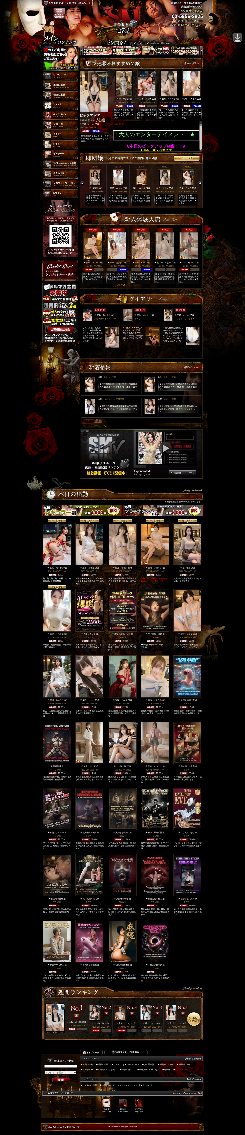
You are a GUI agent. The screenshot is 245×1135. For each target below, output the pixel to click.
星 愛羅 (123, 99)
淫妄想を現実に (122, 832)
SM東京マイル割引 (106, 1069)
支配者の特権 (122, 899)
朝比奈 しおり (164, 262)
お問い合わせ (108, 1085)
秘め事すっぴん (57, 965)
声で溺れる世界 (188, 766)
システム (118, 1064)
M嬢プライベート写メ (149, 1069)
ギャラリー (88, 1069)
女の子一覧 (149, 1064)
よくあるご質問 (90, 1085)
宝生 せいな (188, 262)
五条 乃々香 (145, 99)
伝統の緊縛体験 (122, 965)
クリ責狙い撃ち (188, 832)
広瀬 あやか (56, 700)
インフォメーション (129, 1085)
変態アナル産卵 (57, 832)
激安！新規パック (122, 634)
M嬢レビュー (184, 1064)
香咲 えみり (121, 700)
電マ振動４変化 (90, 899)
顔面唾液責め (57, 899)
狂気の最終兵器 (155, 832)
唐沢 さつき (190, 99)
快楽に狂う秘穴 (155, 899)
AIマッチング (90, 634)
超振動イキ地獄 (90, 832)
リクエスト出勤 (155, 634)
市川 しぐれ (176, 1023)
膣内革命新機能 (90, 965)
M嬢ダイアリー (166, 1064)
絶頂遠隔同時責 (188, 700)
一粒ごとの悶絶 (155, 965)
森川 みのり (139, 188)
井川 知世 (140, 262)
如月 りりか (168, 99)
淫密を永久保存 (188, 899)
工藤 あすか (88, 124)
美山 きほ (89, 766)
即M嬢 (167, 1069)
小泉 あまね (116, 262)
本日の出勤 (88, 1064)
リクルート (148, 1085)
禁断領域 (57, 766)
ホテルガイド (128, 1069)
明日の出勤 (103, 1064)
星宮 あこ (150, 1023)
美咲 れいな (88, 700)
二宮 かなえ (186, 634)
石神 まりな (154, 700)
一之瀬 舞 (121, 766)
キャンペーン (133, 1064)
